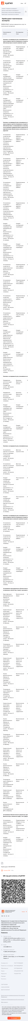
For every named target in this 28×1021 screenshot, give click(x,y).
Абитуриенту (4, 1002)
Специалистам (18, 971)
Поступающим (18, 963)
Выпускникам (5, 989)
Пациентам (17, 973)
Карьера (3, 976)
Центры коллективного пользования (10, 10)
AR (8, 916)
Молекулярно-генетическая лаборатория (11, 12)
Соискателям (5, 987)
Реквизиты (4, 932)
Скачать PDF (7, 870)
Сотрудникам (18, 968)
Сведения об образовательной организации (12, 999)
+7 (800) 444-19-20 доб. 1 (9, 951)
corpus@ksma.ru (7, 946)
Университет (4, 963)
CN (6, 916)
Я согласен (14, 1018)
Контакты (3, 978)
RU (2, 916)
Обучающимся (18, 965)
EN (4, 916)
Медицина (3, 973)
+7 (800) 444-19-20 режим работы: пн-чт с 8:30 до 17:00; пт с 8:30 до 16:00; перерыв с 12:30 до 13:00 (14, 940)
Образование (4, 968)
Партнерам (4, 984)
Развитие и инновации (11, 8)
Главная (3, 8)
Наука (2, 971)
